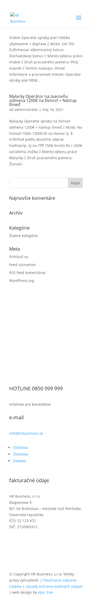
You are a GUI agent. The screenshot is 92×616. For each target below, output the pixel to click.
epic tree (45, 592)
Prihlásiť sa (18, 256)
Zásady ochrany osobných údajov (54, 586)
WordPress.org (21, 280)
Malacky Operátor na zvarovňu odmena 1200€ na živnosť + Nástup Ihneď (43, 100)
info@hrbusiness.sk (26, 433)
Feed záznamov (22, 264)
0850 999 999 (47, 388)
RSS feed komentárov (27, 272)
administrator (26, 109)
